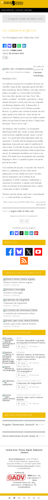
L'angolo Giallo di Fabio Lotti (25, 18)
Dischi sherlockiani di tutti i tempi (18, 436)
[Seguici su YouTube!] (38, 251)
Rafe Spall (28, 10)
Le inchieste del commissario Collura (19, 313)
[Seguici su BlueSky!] (19, 251)
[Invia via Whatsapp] (19, 46)
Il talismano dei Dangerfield (15, 303)
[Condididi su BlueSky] (9, 46)
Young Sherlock (7, 10)
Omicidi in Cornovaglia (13, 293)
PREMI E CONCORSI (23, 366)
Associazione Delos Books (23, 466)
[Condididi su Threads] (14, 46)
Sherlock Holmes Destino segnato (18, 282)
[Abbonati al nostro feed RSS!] (24, 260)
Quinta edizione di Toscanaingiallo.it (25, 370)
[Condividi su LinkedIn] (24, 46)
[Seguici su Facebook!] (9, 251)
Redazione (37, 450)
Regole (29, 450)
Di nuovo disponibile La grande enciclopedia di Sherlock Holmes (31, 341)
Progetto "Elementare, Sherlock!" (18, 424)
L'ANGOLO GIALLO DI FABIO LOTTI (29, 380)
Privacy (22, 450)
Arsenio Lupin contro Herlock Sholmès (19, 324)
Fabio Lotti (17, 50)
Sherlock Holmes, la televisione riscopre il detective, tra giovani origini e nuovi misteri (31, 356)
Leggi (23, 347)
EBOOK (19, 338)
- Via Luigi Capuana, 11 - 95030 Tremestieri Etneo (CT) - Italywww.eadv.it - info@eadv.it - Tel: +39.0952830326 (26, 481)
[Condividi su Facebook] (4, 46)
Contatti (24, 452)
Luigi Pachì (19, 10)
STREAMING (21, 352)
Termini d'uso (12, 450)
